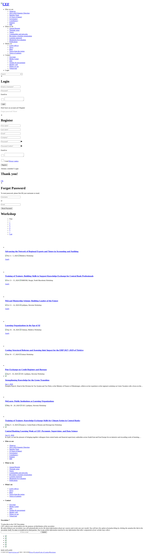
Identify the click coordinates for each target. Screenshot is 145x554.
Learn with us (14, 45)
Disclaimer (53, 552)
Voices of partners (15, 53)
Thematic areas (14, 30)
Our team (12, 57)
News (11, 47)
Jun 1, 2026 (9, 384)
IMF (10, 24)
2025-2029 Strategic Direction (19, 13)
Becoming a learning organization (20, 36)
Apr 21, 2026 (9, 435)
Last (10, 234)
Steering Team (14, 15)
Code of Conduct (44, 552)
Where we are (14, 66)
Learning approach (15, 38)
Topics (11, 32)
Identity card (13, 64)
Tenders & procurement (17, 63)
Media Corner (14, 59)
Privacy (31, 552)
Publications (13, 42)
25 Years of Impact (15, 17)
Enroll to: (4, 94)
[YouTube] (6, 547)
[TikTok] (6, 540)
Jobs (10, 61)
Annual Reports (14, 28)
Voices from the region (17, 51)
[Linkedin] (6, 542)
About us (12, 11)
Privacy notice (13, 161)
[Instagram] (6, 544)
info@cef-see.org (14, 552)
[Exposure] (6, 536)
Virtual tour (13, 68)
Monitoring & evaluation (17, 40)
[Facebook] (6, 538)
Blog (11, 49)
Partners (12, 23)
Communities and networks (18, 34)
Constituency (13, 21)
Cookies (36, 552)
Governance (13, 19)
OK (2, 181)
